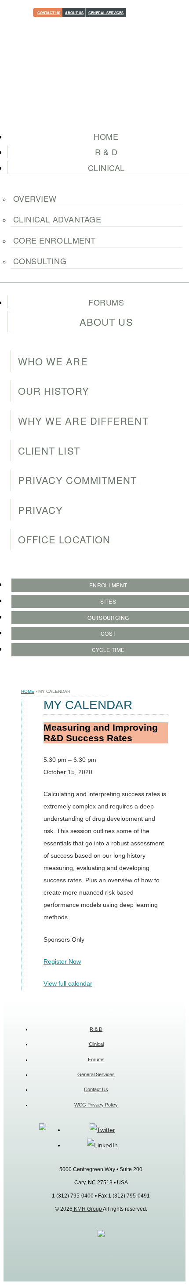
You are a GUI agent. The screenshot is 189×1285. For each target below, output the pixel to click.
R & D (96, 1029)
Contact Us (48, 12)
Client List (49, 450)
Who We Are (53, 361)
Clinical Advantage (57, 219)
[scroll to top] (101, 1235)
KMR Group (88, 1209)
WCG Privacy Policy (96, 1104)
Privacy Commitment (77, 480)
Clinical (96, 1044)
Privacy (40, 510)
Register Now (62, 961)
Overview (35, 198)
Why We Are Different (83, 420)
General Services (106, 12)
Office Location (64, 539)
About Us (74, 12)
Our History (53, 390)
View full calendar (68, 983)
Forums (96, 1059)
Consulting (39, 260)
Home (27, 691)
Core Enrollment (54, 240)
